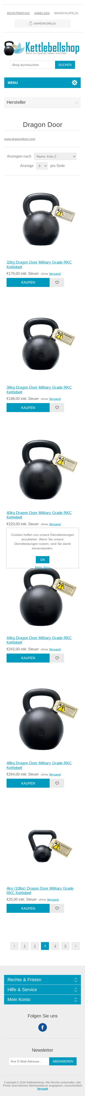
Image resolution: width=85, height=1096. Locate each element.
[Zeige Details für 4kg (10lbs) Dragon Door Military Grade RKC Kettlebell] (42, 844)
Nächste (76, 946)
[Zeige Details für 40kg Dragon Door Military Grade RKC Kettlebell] (42, 468)
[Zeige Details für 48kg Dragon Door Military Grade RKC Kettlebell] (42, 719)
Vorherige (14, 946)
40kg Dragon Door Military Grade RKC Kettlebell (39, 515)
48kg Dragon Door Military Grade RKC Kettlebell (39, 765)
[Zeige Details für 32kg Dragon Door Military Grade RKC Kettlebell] (42, 218)
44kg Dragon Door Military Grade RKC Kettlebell (39, 640)
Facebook (42, 1027)
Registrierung (18, 13)
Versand (55, 273)
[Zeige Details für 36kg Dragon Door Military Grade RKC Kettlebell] (42, 343)
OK (42, 560)
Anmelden (42, 13)
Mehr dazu (42, 567)
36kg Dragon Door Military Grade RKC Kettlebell (39, 389)
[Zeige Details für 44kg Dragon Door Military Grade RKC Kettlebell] (42, 593)
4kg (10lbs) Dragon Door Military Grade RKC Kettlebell (40, 890)
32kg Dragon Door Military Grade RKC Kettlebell (39, 264)
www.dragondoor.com (19, 139)
